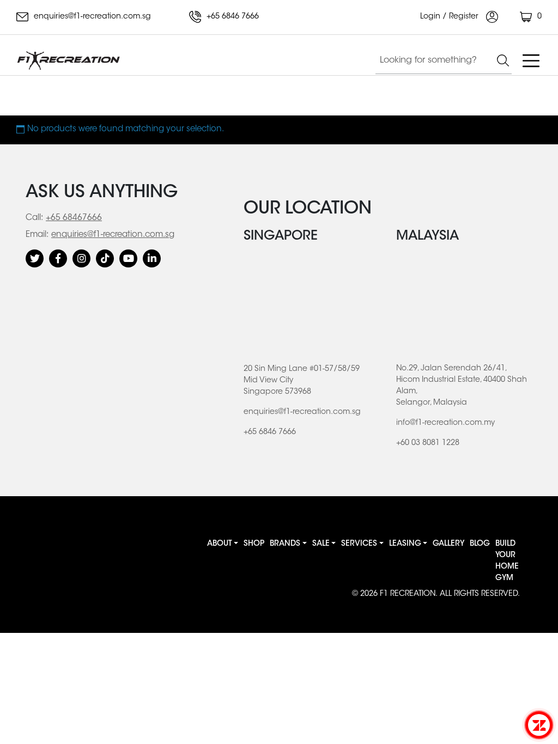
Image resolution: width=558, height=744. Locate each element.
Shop (254, 544)
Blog (480, 544)
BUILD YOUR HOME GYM (507, 561)
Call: (34, 218)
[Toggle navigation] (531, 60)
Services (359, 544)
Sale (321, 544)
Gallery (448, 544)
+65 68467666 (74, 218)
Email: (37, 235)
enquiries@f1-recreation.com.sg (91, 17)
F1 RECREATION (407, 594)
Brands (285, 544)
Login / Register (450, 17)
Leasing (405, 544)
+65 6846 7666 (231, 17)
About (219, 544)
